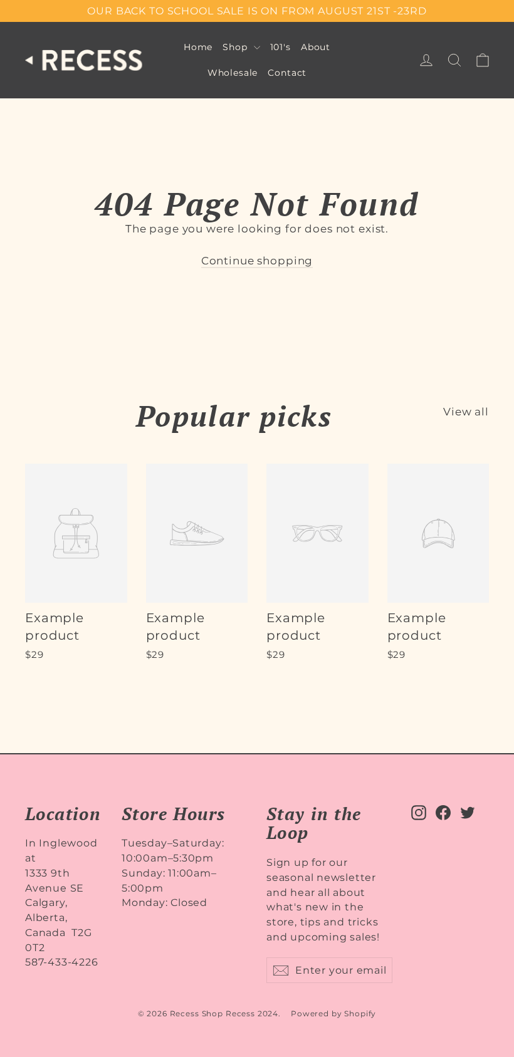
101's (280, 47)
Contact (287, 72)
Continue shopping (257, 260)
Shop (236, 47)
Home (198, 47)
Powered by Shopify (333, 1013)
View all (466, 411)
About (315, 47)
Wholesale (232, 72)
